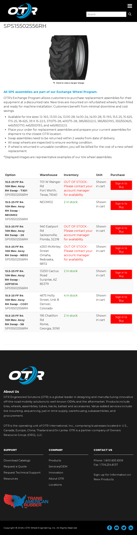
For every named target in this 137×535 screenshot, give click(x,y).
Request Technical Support (22, 472)
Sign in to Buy (121, 185)
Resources (11, 478)
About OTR (56, 478)
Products (55, 460)
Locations (55, 484)
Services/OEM (58, 466)
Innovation (56, 472)
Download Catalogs (17, 460)
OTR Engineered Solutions (23, 18)
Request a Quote (15, 466)
